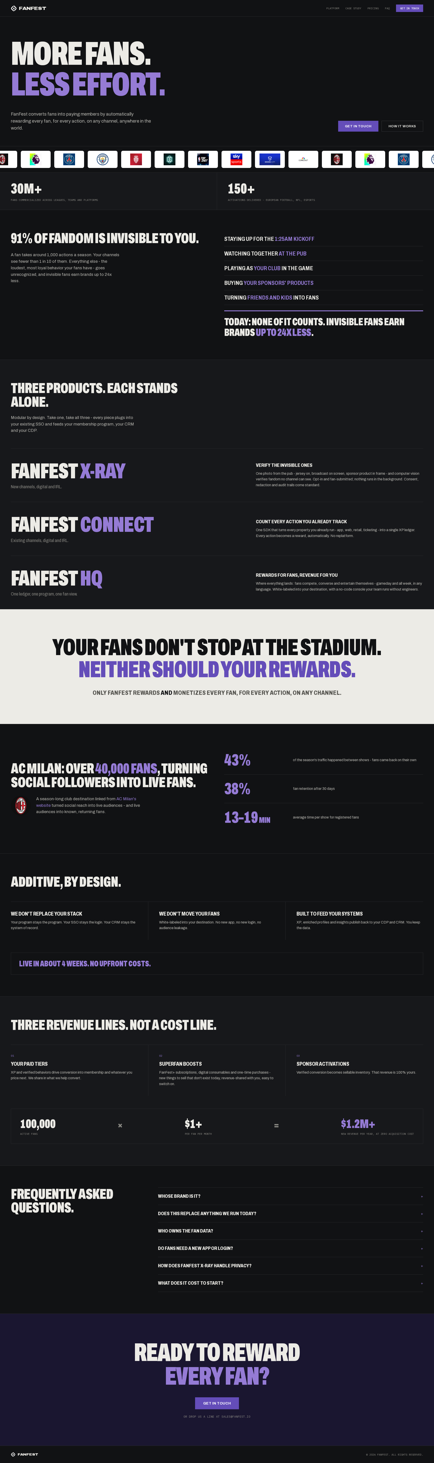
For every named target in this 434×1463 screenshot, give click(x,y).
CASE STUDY (353, 8)
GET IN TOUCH (409, 8)
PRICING (373, 8)
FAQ (387, 8)
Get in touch (358, 126)
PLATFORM (332, 8)
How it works (402, 126)
